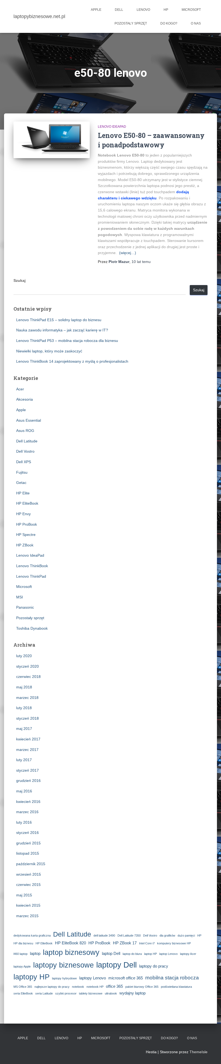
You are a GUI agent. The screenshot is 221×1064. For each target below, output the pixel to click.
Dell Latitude (26, 441)
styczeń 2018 (27, 718)
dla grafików (167, 935)
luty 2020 (24, 656)
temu (141, 261)
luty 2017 (24, 760)
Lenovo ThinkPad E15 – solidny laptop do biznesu (58, 320)
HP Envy (23, 514)
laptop (35, 953)
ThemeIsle (198, 1052)
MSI (19, 597)
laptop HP (150, 953)
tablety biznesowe (90, 993)
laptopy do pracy (153, 966)
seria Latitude (44, 993)
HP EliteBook (27, 503)
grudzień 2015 (28, 843)
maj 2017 (24, 728)
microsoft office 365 (125, 978)
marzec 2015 (27, 916)
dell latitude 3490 (104, 935)
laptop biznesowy (71, 952)
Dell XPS (23, 462)
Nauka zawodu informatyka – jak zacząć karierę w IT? (62, 330)
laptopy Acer (188, 953)
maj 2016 (24, 791)
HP (166, 10)
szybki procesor (66, 993)
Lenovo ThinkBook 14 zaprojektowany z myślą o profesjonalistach (72, 361)
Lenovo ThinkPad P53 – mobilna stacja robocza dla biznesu (67, 340)
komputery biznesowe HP (174, 943)
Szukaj (19, 280)
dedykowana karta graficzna (32, 935)
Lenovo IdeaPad (112, 127)
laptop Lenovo (168, 953)
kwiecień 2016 (28, 801)
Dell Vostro (25, 451)
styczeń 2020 (27, 666)
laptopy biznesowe (63, 965)
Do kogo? (168, 23)
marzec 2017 (27, 749)
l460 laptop (20, 953)
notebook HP (95, 986)
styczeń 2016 (27, 832)
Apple (96, 10)
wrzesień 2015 (28, 874)
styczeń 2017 (27, 770)
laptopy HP (31, 977)
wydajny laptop (132, 993)
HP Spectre (26, 534)
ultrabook (111, 993)
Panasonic (25, 607)
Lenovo (143, 10)
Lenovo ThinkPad (31, 576)
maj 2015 (24, 895)
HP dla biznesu (23, 943)
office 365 (114, 986)
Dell (119, 10)
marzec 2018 (27, 697)
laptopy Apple (22, 966)
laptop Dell (111, 953)
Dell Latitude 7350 (129, 935)
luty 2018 (24, 708)
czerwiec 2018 (28, 676)
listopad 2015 (27, 853)
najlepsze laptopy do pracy (52, 986)
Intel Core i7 (147, 943)
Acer (20, 389)
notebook (78, 986)
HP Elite (23, 493)
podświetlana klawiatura (176, 986)
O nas (196, 23)
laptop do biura (132, 953)
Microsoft (191, 10)
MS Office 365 (22, 986)
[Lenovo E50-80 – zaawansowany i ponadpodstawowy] (51, 140)
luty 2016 (24, 822)
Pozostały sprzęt (131, 23)
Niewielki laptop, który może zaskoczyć (49, 351)
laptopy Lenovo (92, 978)
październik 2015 (30, 864)
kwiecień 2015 (28, 905)
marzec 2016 (27, 812)
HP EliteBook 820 (70, 943)
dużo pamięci (186, 935)
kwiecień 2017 (28, 739)
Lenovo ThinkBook (32, 566)
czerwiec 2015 (28, 884)
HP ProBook (26, 524)
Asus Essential (28, 420)
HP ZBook (24, 545)
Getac (21, 482)
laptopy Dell (116, 964)
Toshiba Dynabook (32, 628)
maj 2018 (24, 687)
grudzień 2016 (28, 780)
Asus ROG (25, 430)
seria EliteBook (23, 993)
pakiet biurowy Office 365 (141, 986)
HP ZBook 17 (125, 943)
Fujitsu (21, 472)
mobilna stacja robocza (172, 977)
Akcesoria (24, 399)
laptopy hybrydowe (64, 978)
